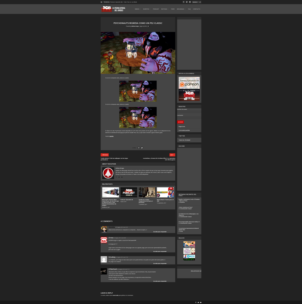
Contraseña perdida (184, 130)
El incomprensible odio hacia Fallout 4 (189, 221)
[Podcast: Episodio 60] (128, 192)
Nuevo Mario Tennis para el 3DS (165, 200)
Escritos (146, 9)
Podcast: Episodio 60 (126, 199)
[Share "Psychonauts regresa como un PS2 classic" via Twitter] (142, 147)
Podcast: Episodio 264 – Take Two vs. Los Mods (123, 2)
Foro (173, 9)
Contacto (196, 9)
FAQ (189, 9)
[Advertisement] (189, 44)
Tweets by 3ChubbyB (184, 140)
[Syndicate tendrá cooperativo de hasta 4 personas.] (147, 192)
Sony (181, 231)
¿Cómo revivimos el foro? (186, 207)
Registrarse (182, 126)
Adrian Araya (135, 26)
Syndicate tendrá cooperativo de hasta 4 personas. (146, 201)
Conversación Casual (186, 208)
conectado (115, 295)
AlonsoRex (112, 227)
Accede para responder (160, 231)
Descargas (180, 9)
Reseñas (182, 202)
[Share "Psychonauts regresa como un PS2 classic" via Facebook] (138, 147)
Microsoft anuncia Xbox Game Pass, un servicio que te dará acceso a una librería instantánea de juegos (110, 202)
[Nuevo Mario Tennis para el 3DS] (165, 192)
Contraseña (180, 115)
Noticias (164, 9)
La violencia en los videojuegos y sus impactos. (189, 214)
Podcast (156, 9)
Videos (137, 9)
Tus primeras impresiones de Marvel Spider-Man (189, 229)
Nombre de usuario (182, 109)
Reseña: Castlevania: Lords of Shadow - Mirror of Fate (189, 200)
